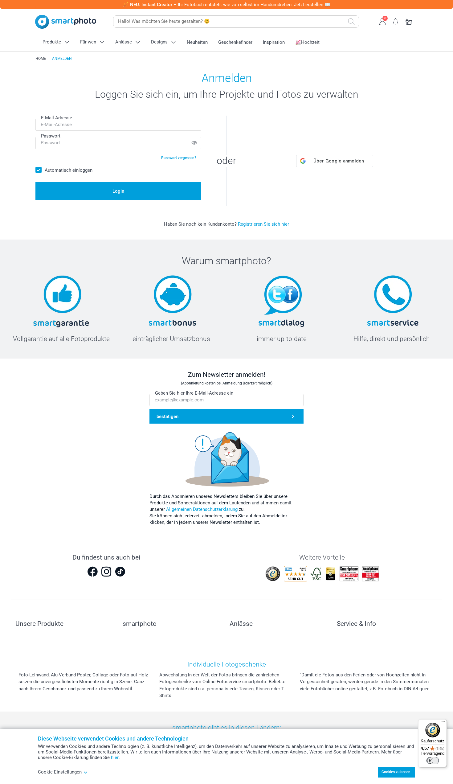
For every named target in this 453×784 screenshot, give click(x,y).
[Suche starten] (351, 21)
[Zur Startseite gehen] (65, 22)
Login (118, 191)
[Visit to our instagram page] (106, 571)
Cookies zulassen (396, 772)
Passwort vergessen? (178, 158)
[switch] (432, 760)
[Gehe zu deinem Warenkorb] (409, 21)
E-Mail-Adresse (56, 118)
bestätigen (167, 416)
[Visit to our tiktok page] (120, 571)
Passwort (50, 136)
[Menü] (443, 723)
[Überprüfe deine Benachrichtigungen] (395, 21)
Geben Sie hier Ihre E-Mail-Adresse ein (194, 393)
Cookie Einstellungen (60, 772)
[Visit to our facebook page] (92, 571)
